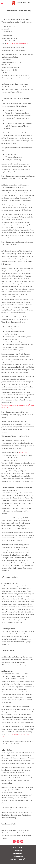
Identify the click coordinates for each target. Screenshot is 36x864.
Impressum (18, 851)
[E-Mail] (18, 841)
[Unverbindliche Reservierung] (21, 841)
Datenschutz (18, 848)
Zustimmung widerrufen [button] (18, 859)
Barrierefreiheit (18, 853)
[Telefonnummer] (14, 841)
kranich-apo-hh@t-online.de (17, 43)
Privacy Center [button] (18, 856)
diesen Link (23, 452)
